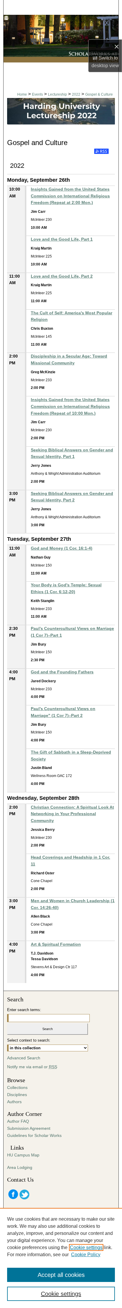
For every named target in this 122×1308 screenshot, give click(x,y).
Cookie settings (86, 1247)
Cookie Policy (85, 1254)
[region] (61, 1258)
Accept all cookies (61, 1275)
